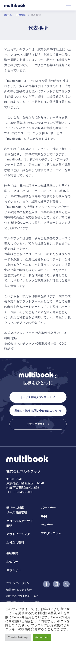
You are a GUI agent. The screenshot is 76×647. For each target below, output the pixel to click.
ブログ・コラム (51, 533)
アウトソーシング (18, 534)
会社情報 (21, 14)
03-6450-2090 (23, 492)
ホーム (8, 14)
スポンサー (13, 570)
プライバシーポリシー (19, 583)
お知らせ (12, 561)
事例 (44, 516)
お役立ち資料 (15, 542)
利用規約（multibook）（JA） (23, 596)
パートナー (48, 507)
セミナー (47, 524)
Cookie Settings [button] (18, 637)
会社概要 (12, 553)
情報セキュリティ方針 (19, 589)
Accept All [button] (41, 637)
